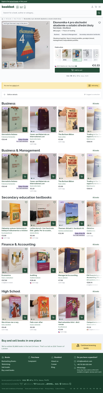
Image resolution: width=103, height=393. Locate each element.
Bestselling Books (9, 361)
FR (94, 388)
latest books (14, 1)
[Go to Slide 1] (5, 65)
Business (8, 103)
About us (54, 361)
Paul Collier (62, 136)
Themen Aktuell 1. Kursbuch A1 (71, 228)
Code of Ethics (60, 388)
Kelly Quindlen (6, 324)
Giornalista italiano (9, 134)
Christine (90, 228)
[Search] (99, 12)
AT (77, 388)
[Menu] (99, 7)
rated (14, 85)
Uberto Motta (34, 233)
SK (74, 388)
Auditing (33, 275)
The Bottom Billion (66, 134)
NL (91, 388)
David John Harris (35, 139)
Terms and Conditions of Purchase (12, 388)
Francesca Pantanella (8, 136)
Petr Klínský (57, 28)
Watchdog (6, 364)
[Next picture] (47, 47)
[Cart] (96, 7)
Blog (53, 367)
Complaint (32, 361)
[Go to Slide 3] (20, 65)
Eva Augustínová (7, 233)
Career (54, 364)
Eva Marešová (62, 327)
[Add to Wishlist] (99, 22)
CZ (71, 388)
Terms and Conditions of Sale (34, 388)
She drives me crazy (10, 322)
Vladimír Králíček (35, 277)
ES (84, 388)
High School (11, 291)
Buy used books (8, 370)
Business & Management (21, 150)
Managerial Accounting (68, 275)
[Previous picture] (4, 47)
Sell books (6, 367)
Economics (6, 275)
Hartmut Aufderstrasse (65, 230)
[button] (26, 45)
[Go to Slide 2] (13, 65)
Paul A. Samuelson (7, 277)
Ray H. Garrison (63, 277)
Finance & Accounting (18, 244)
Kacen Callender (35, 324)
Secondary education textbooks (27, 197)
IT (87, 388)
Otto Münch (66, 28)
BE (97, 388)
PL (100, 388)
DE (81, 388)
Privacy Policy (49, 388)
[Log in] (92, 7)
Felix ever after (36, 322)
